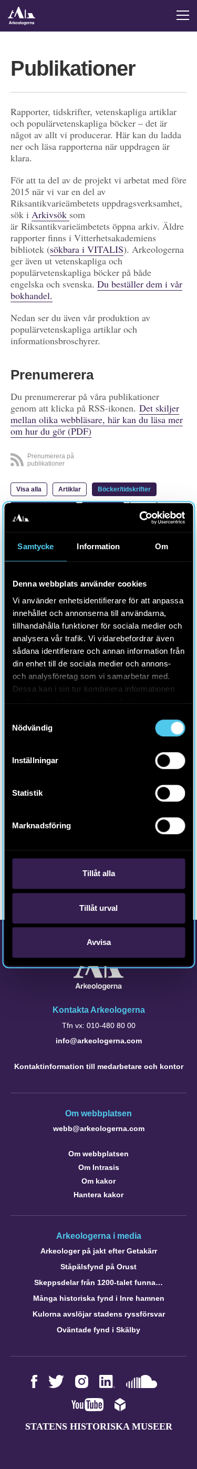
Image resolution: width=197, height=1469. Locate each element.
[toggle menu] (183, 15)
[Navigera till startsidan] (98, 987)
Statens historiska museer (98, 1426)
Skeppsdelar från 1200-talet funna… (98, 1282)
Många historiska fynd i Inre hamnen (98, 1298)
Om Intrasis (98, 1167)
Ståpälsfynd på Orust (98, 1266)
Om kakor (98, 1181)
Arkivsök (50, 214)
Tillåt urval (98, 907)
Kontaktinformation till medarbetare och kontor (98, 1066)
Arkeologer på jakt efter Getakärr (98, 1251)
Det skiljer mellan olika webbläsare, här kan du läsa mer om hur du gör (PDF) (97, 419)
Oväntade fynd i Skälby (98, 1329)
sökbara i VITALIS (86, 249)
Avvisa (99, 942)
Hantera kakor (98, 1194)
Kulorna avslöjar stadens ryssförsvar (99, 1314)
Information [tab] (98, 546)
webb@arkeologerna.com (98, 1128)
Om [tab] (161, 546)
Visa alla (29, 489)
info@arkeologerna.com (99, 1040)
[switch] (170, 760)
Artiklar (69, 489)
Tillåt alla (98, 873)
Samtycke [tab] (35, 546)
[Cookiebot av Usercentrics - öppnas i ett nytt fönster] (140, 518)
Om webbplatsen (98, 1153)
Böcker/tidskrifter (124, 489)
